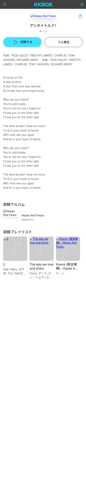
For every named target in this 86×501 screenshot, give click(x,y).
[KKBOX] (43, 4)
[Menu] (4, 4)
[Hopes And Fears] (43, 16)
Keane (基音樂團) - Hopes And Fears (67, 268)
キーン (43, 31)
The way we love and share (42, 266)
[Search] (82, 4)
